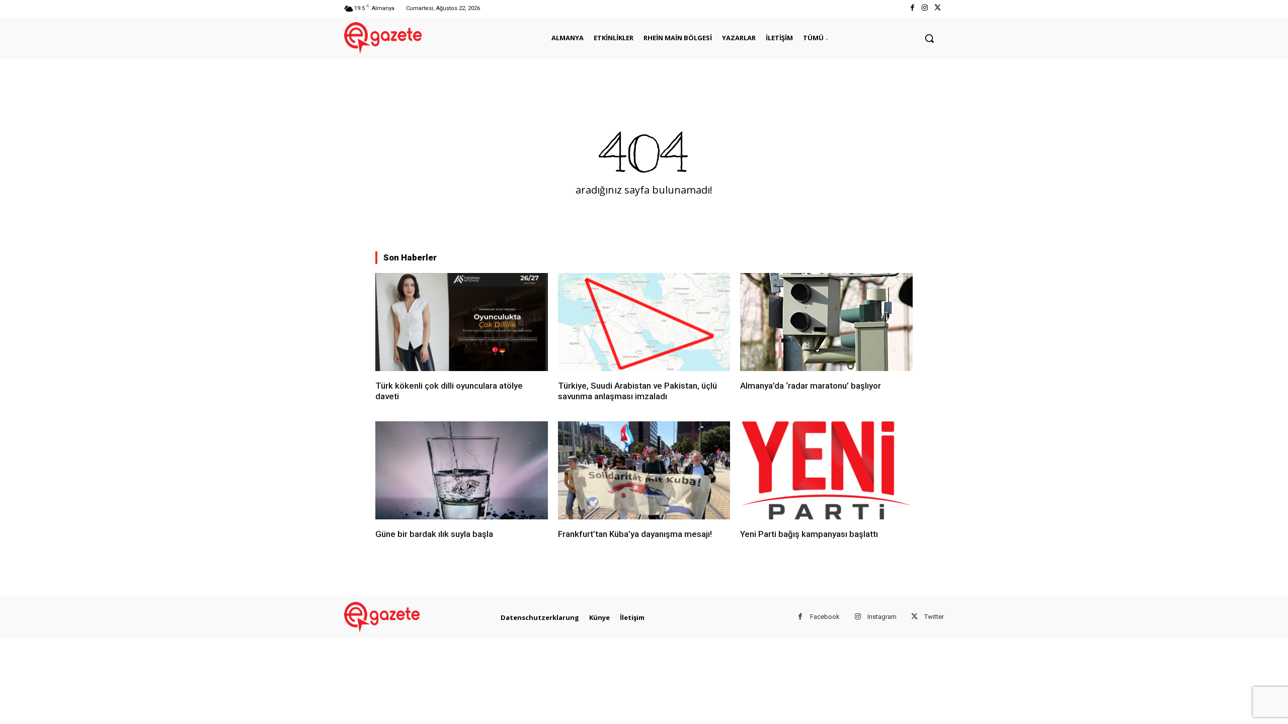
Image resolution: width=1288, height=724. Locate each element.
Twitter (934, 616)
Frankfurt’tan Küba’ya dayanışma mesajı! (635, 534)
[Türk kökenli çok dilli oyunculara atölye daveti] (461, 322)
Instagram (882, 616)
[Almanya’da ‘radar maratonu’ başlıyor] (826, 322)
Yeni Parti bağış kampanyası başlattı (809, 534)
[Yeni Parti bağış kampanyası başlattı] (826, 470)
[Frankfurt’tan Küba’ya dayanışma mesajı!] (644, 470)
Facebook (825, 616)
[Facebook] (912, 8)
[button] (929, 38)
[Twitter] (937, 8)
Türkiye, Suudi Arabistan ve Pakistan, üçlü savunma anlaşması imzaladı (637, 391)
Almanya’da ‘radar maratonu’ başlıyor (810, 386)
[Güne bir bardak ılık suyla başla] (461, 470)
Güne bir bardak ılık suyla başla (434, 534)
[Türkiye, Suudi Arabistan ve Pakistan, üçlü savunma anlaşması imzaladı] (644, 322)
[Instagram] (925, 8)
